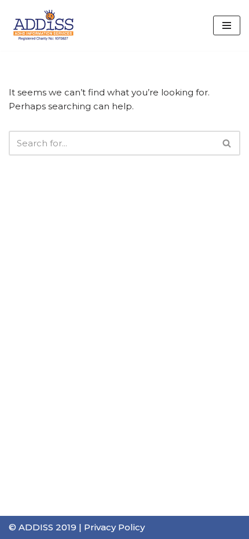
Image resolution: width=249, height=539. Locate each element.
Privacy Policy (114, 527)
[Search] (227, 143)
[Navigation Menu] (226, 25)
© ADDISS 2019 (42, 527)
